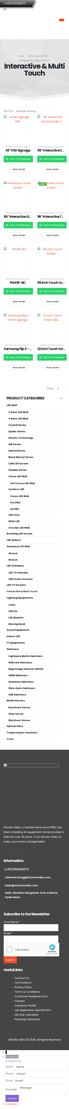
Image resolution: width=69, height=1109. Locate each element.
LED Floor (14, 514)
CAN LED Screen (18, 463)
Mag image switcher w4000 (25, 668)
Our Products (23, 982)
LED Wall (12, 405)
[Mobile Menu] (61, 20)
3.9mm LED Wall (18, 418)
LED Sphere (14, 540)
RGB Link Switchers (20, 662)
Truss (10, 739)
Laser (11, 604)
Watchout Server (19, 720)
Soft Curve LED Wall (22, 483)
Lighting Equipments (20, 597)
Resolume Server (19, 707)
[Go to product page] (18, 128)
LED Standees (15, 565)
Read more (19, 169)
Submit (10, 960)
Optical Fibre (15, 726)
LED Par (13, 611)
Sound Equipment (18, 629)
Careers (20, 1001)
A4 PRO (14, 509)
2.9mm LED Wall (18, 412)
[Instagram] (25, 850)
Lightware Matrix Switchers (25, 656)
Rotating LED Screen (19, 533)
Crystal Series (17, 425)
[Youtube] (16, 850)
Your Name (12, 922)
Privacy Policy (23, 987)
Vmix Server (16, 713)
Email (8, 933)
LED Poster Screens (20, 579)
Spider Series (16, 431)
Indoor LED (13, 636)
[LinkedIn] (34, 850)
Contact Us (22, 978)
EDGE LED (14, 521)
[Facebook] (7, 850)
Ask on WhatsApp (20, 159)
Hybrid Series (16, 450)
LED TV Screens (16, 585)
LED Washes (15, 617)
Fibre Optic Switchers (21, 688)
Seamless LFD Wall (18, 546)
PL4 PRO (15, 502)
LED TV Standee (18, 572)
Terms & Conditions (27, 992)
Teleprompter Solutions (22, 732)
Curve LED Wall (17, 476)
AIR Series (14, 444)
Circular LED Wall (19, 527)
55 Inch (12, 559)
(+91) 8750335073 (15, 3)
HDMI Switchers (18, 675)
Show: (50, 388)
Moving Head (16, 624)
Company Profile (26, 1005)
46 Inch (13, 553)
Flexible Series (17, 470)
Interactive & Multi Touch (18, 146)
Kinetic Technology (20, 437)
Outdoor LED (16, 489)
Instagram (12, 1104)
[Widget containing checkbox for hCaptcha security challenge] (31, 949)
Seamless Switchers (21, 681)
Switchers (13, 649)
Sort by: (8, 111)
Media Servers (16, 700)
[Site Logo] (18, 20)
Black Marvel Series (20, 457)
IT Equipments (16, 642)
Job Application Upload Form (33, 1010)
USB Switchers (17, 694)
